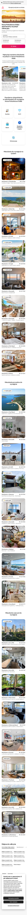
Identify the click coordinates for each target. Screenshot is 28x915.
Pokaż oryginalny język (15, 3)
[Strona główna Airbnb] (3, 7)
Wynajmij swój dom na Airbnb (16, 7)
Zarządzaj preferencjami (13, 905)
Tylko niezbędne (13, 902)
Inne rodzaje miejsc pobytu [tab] (8, 847)
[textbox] (7, 42)
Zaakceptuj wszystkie (13, 898)
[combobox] (13, 37)
